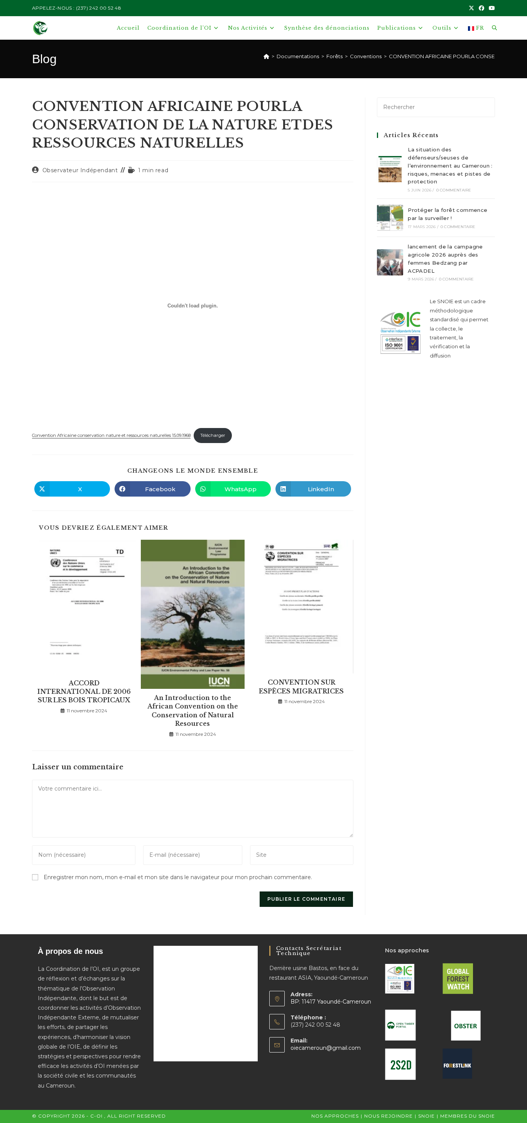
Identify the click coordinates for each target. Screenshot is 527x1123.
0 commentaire (453, 190)
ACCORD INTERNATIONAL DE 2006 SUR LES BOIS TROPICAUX (84, 691)
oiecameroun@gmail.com (326, 1047)
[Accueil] (266, 56)
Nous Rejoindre (388, 1116)
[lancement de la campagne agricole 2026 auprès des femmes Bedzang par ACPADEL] (390, 262)
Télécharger (212, 435)
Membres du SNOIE (467, 1116)
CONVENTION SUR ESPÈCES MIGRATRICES (301, 686)
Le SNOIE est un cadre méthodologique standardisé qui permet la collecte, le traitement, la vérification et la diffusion (459, 328)
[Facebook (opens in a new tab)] (481, 8)
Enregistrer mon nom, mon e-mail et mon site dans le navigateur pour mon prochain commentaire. (178, 877)
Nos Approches (335, 1116)
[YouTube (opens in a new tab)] (490, 8)
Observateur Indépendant (80, 170)
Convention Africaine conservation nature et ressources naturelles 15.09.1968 (111, 435)
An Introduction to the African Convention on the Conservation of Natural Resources (192, 710)
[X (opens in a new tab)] (471, 8)
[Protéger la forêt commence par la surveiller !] (390, 218)
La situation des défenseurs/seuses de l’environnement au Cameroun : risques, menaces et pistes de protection (450, 165)
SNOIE (426, 1116)
